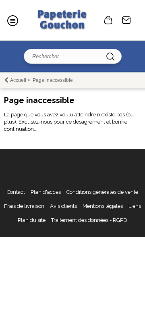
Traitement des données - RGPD (89, 220)
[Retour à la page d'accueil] (61, 20)
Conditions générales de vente (102, 192)
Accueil (18, 80)
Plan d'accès (46, 192)
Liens (134, 206)
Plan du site (32, 220)
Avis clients (63, 206)
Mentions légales (103, 206)
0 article (108, 20)
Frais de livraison (24, 206)
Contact (126, 20)
